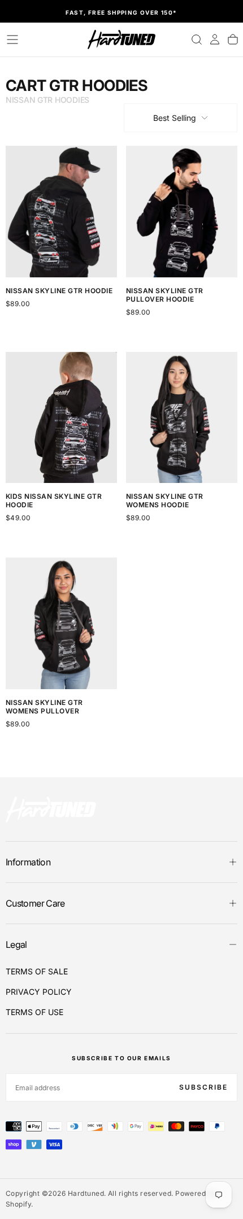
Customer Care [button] (35, 903)
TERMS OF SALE (37, 971)
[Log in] (215, 40)
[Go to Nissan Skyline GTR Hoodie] (61, 211)
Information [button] (28, 862)
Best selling (174, 118)
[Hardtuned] (51, 809)
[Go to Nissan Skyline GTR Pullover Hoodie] (181, 211)
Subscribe (203, 1087)
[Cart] (233, 40)
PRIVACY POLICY (39, 991)
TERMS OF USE (34, 1012)
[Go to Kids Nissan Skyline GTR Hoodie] (61, 417)
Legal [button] (16, 944)
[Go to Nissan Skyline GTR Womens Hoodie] (181, 417)
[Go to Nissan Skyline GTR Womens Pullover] (61, 623)
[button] (12, 39)
